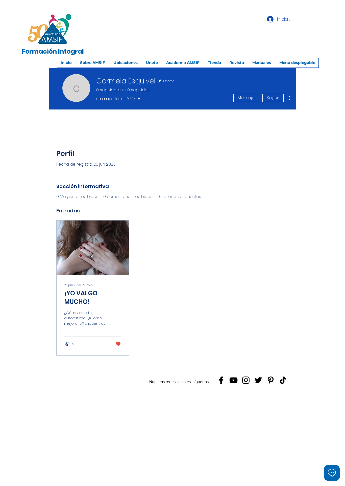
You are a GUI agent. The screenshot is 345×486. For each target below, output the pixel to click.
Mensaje (246, 98)
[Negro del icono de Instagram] (246, 380)
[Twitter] (258, 380)
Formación (39, 51)
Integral (71, 51)
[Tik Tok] (283, 380)
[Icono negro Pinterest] (271, 380)
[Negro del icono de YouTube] (233, 380)
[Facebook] (221, 380)
